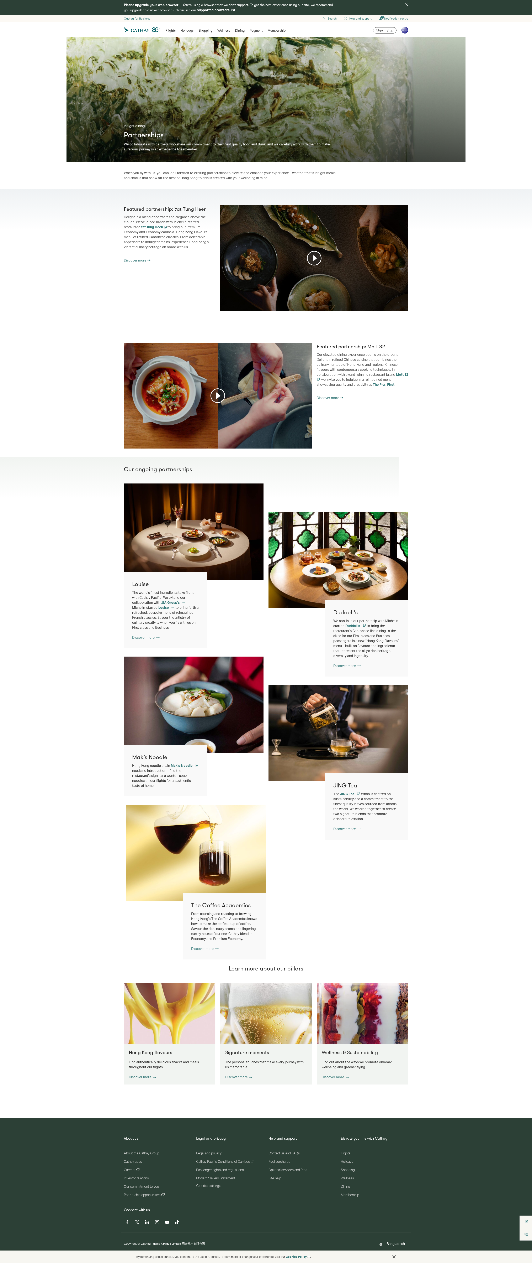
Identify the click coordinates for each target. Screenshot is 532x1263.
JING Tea (347, 794)
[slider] (222, 303)
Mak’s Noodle (182, 765)
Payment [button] (256, 30)
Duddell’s (353, 625)
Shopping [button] (205, 30)
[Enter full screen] (404, 307)
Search (332, 18)
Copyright (130, 1243)
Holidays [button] (187, 30)
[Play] (314, 258)
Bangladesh (396, 1243)
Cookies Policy (296, 1256)
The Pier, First (383, 384)
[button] (142, 1077)
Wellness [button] (223, 30)
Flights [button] (171, 30)
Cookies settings (208, 1186)
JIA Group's (171, 602)
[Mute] (228, 308)
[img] (406, 4)
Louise (164, 607)
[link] (338, 560)
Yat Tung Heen (152, 227)
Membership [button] (277, 30)
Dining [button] (240, 30)
